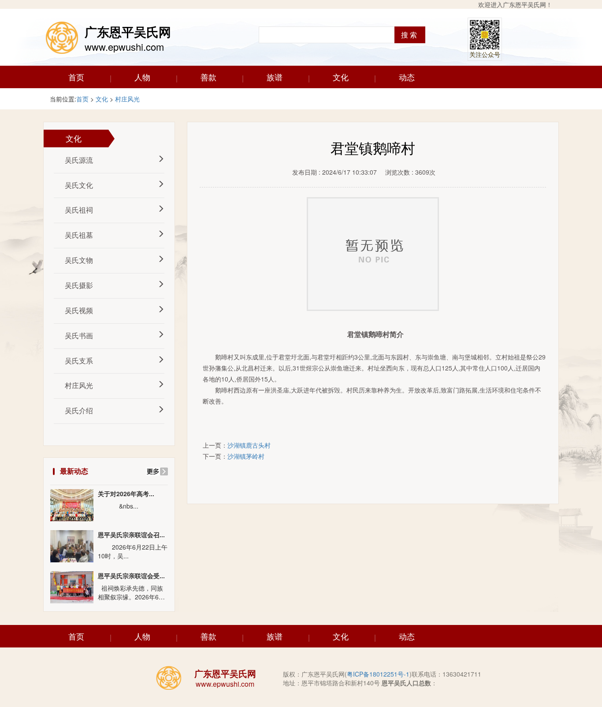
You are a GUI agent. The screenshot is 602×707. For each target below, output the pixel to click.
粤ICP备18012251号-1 (378, 674)
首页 (76, 76)
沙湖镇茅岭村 (245, 456)
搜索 (410, 35)
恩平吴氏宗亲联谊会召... (131, 534)
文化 (341, 76)
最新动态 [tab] (74, 471)
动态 (407, 76)
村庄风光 (127, 98)
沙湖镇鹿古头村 (249, 445)
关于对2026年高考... (126, 493)
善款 (208, 76)
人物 (142, 76)
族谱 (274, 76)
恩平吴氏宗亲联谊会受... (131, 575)
